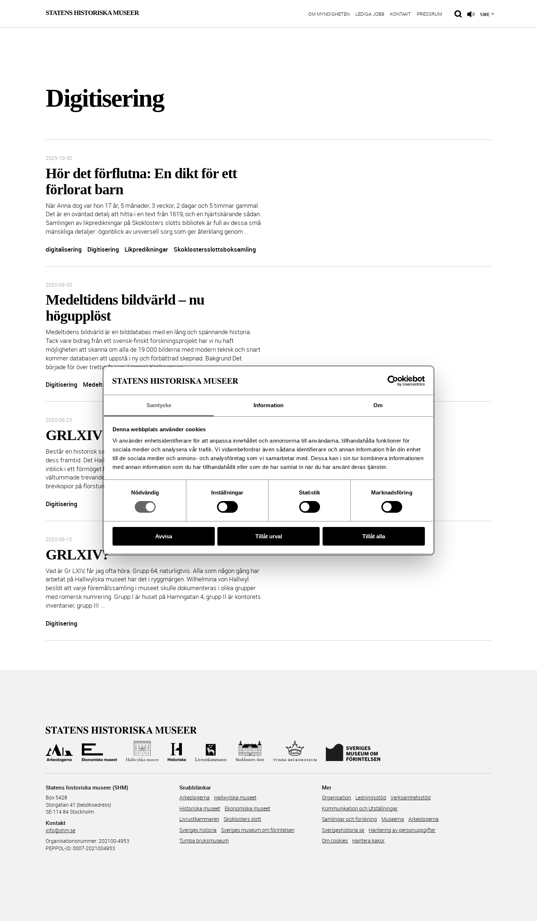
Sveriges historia (198, 829)
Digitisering (103, 249)
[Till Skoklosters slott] (250, 751)
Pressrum (429, 14)
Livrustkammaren (199, 818)
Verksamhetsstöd (411, 797)
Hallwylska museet (235, 797)
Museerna (392, 818)
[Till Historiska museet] (177, 751)
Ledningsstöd (370, 797)
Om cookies (335, 840)
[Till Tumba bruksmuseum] (295, 751)
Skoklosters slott (242, 818)
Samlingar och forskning (349, 818)
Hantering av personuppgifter (402, 829)
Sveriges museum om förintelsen (257, 829)
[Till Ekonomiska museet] (99, 751)
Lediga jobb (369, 14)
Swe (485, 14)
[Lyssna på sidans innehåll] (471, 14)
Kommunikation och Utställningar (360, 808)
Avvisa (163, 536)
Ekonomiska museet (247, 808)
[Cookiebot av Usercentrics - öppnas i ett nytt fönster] (393, 380)
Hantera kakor (368, 840)
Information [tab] (268, 405)
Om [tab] (377, 405)
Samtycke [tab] (159, 405)
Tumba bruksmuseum (204, 840)
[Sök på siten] (458, 14)
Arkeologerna (194, 797)
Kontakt (400, 14)
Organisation (336, 797)
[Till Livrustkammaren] (210, 751)
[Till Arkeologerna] (59, 751)
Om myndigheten (329, 14)
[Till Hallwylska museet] (142, 751)
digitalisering (64, 249)
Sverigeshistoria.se (343, 829)
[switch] (227, 507)
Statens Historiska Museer (92, 12)
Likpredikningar (146, 249)
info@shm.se (60, 830)
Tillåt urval (268, 536)
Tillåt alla (373, 536)
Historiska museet (199, 808)
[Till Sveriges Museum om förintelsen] (353, 751)
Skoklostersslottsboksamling (215, 249)
